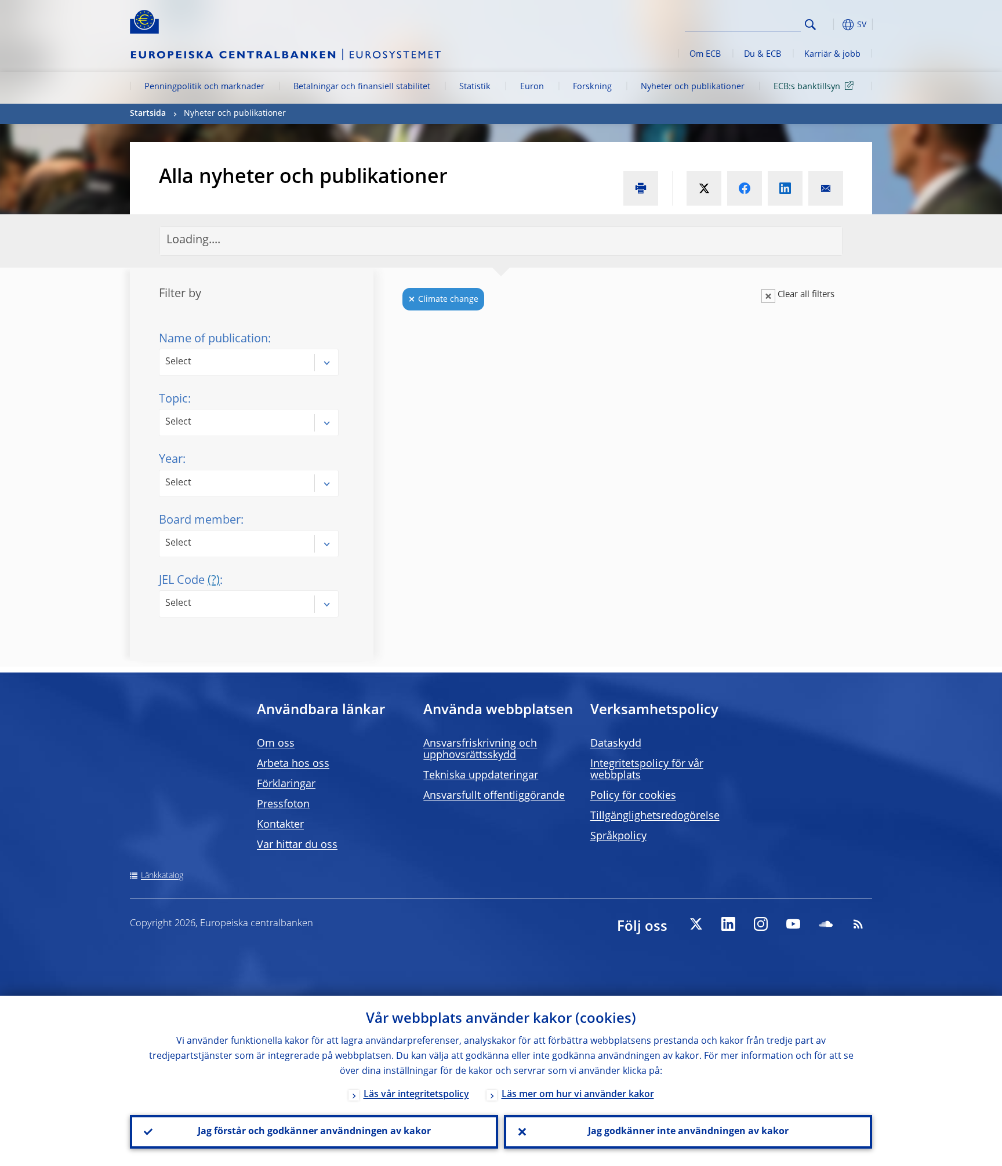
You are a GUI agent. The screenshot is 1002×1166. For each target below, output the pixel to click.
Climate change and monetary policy (615, 780)
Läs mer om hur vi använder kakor (578, 1094)
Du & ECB (762, 54)
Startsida (148, 113)
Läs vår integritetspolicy (416, 1094)
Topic (173, 399)
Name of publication (213, 339)
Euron (532, 87)
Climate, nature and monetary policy (614, 890)
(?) (214, 581)
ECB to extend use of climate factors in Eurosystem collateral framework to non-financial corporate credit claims (661, 374)
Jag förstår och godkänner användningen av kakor (314, 1131)
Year (171, 460)
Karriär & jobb (832, 54)
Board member (200, 521)
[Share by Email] (825, 188)
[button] (831, 24)
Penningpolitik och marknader (204, 87)
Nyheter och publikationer (693, 87)
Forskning (592, 87)
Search (810, 24)
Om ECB (705, 54)
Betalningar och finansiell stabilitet (361, 87)
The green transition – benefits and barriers (633, 569)
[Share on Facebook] (744, 188)
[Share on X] (704, 188)
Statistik (475, 87)
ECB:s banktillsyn (807, 87)
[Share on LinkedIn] (785, 188)
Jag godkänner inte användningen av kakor (688, 1131)
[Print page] (640, 188)
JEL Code (189, 581)
